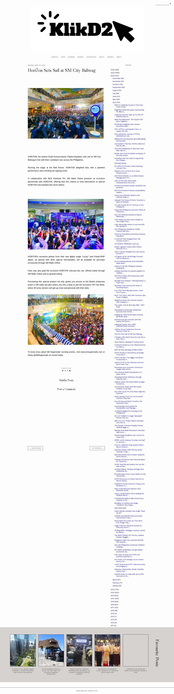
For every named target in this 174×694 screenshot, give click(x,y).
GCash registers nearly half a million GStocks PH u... (128, 248)
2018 (113, 604)
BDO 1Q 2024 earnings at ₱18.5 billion (128, 350)
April (114, 102)
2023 (113, 589)
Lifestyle (54, 57)
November (117, 81)
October (116, 84)
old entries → (97, 448)
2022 (113, 592)
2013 (113, 619)
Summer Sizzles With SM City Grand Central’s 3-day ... (128, 451)
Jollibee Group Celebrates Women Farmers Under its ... (127, 330)
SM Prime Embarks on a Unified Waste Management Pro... (129, 177)
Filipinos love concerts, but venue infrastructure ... (127, 172)
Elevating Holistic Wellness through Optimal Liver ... (127, 378)
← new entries (35, 448)
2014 (113, 616)
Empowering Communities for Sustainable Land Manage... (125, 407)
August (115, 90)
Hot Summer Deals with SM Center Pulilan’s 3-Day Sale (127, 388)
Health (101, 57)
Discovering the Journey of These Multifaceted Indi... (127, 135)
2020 (113, 598)
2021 (113, 595)
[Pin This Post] (67, 371)
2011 (112, 625)
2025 (113, 73)
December (117, 78)
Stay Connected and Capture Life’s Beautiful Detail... (127, 489)
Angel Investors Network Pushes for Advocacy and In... (128, 526)
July (114, 93)
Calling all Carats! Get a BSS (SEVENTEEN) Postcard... (125, 325)
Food (63, 57)
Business (71, 57)
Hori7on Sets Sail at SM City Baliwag (128, 334)
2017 (113, 607)
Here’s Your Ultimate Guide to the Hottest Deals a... (127, 196)
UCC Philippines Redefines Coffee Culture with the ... (127, 230)
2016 (113, 610)
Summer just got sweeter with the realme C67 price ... (127, 320)
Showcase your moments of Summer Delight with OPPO (128, 368)
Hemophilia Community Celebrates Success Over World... (127, 311)
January (116, 586)
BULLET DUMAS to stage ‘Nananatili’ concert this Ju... (128, 417)
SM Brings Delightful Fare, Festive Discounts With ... (127, 125)
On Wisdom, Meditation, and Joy (126, 244)
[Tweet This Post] (62, 371)
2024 (113, 76)
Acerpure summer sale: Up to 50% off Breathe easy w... (128, 116)
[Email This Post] (70, 371)
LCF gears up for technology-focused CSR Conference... (128, 257)
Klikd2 (78, 691)
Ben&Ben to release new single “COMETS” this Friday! (126, 504)
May (114, 99)
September (117, 87)
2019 (113, 601)
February (116, 583)
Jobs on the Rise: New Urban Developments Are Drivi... (125, 182)
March (115, 580)
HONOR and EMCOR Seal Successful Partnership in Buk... (128, 517)
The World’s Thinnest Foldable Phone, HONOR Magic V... (128, 426)
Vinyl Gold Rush (120, 508)
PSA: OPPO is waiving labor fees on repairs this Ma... (127, 130)
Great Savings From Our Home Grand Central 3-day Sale (128, 397)
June (115, 96)
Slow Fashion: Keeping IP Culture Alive (128, 342)
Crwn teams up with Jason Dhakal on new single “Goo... (128, 220)
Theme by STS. (92, 691)
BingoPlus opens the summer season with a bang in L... (128, 301)
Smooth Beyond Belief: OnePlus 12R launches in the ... (128, 402)
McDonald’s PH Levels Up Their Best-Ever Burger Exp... (128, 522)
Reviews (80, 57)
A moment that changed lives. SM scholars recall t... (127, 240)
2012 (113, 622)
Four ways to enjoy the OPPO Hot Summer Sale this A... (127, 555)
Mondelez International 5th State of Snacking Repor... (128, 286)
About (119, 57)
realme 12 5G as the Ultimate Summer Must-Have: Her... (129, 363)
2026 (113, 70)
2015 (113, 613)
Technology (91, 57)
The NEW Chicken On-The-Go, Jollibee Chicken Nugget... (129, 536)
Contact (110, 57)
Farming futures (120, 163)
